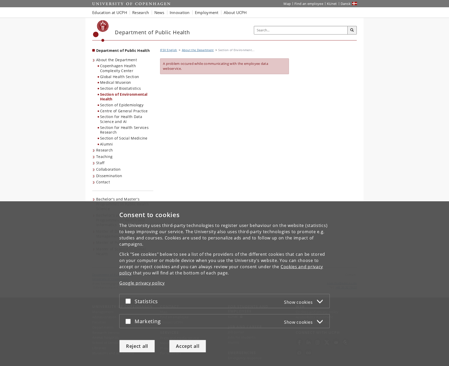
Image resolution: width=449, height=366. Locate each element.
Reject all (137, 346)
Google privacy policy (142, 283)
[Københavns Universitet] (101, 31)
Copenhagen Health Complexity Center (118, 68)
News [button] (159, 12)
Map (287, 3)
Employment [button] (207, 12)
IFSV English (168, 50)
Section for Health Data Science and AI (121, 119)
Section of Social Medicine (124, 138)
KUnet (332, 3)
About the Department (116, 59)
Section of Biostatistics (120, 88)
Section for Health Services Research (124, 130)
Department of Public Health (123, 50)
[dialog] (224, 283)
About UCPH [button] (235, 12)
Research (104, 150)
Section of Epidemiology (121, 104)
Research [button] (140, 12)
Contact (103, 181)
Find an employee (308, 3)
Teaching (104, 156)
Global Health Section (119, 76)
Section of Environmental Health (123, 97)
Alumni (106, 144)
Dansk (346, 3)
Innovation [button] (180, 12)
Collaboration (108, 169)
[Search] (352, 30)
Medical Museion (115, 82)
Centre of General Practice (124, 110)
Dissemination (109, 175)
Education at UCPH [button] (109, 12)
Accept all (187, 346)
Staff (100, 162)
